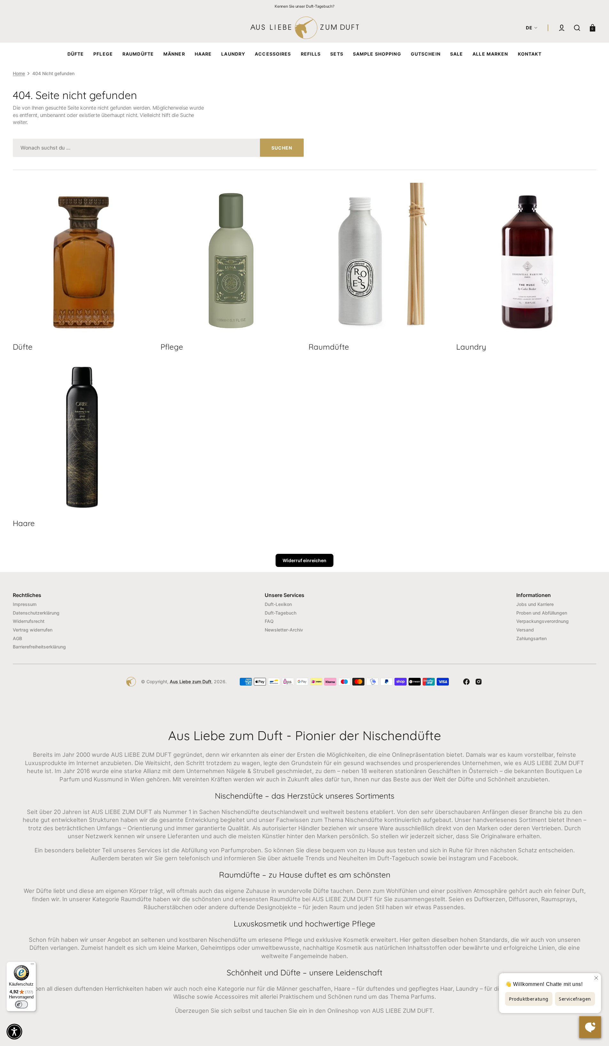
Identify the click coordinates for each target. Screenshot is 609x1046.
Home (19, 73)
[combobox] (158, 148)
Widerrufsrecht (28, 621)
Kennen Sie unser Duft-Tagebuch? (304, 6)
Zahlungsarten (531, 638)
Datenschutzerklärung (36, 613)
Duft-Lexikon (278, 604)
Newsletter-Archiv (284, 629)
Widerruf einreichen (304, 560)
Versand (525, 629)
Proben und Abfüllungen (541, 613)
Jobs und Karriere (535, 604)
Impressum (24, 604)
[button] (561, 28)
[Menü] (32, 965)
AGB (17, 638)
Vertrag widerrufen (32, 629)
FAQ (269, 621)
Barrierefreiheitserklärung (39, 646)
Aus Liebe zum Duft (190, 681)
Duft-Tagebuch (280, 613)
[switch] (21, 1004)
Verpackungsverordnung (542, 621)
